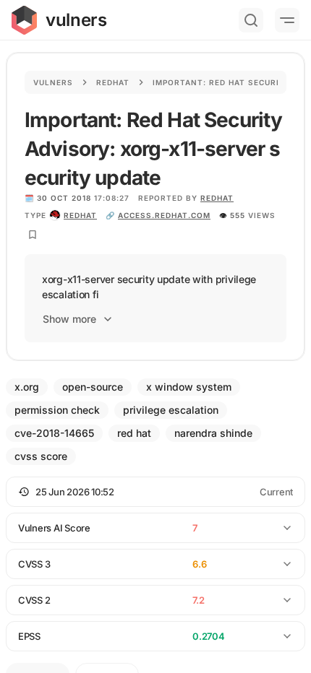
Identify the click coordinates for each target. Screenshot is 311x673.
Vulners (53, 82)
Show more (69, 319)
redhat (80, 215)
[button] (155, 492)
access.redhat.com (164, 215)
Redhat (112, 82)
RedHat (217, 198)
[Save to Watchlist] (33, 235)
